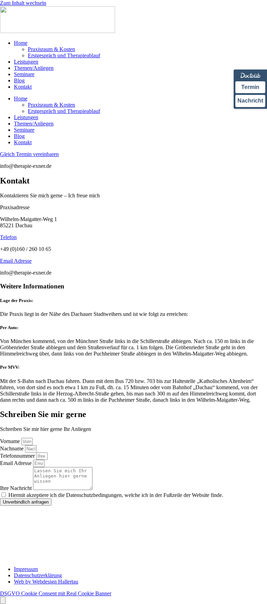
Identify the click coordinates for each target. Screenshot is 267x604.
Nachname (12, 448)
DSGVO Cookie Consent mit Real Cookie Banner (55, 593)
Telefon (8, 237)
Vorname (10, 441)
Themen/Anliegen (34, 68)
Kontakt (23, 87)
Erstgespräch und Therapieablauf (64, 55)
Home (20, 43)
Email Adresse (16, 261)
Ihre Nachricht (16, 488)
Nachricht (250, 101)
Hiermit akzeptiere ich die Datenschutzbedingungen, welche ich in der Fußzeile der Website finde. (115, 495)
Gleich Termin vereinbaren (29, 154)
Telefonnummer (18, 456)
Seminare (24, 74)
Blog (19, 80)
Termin (250, 87)
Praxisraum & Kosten (51, 49)
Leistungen (26, 62)
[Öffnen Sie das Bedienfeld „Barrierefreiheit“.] (3, 600)
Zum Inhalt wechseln (23, 3)
